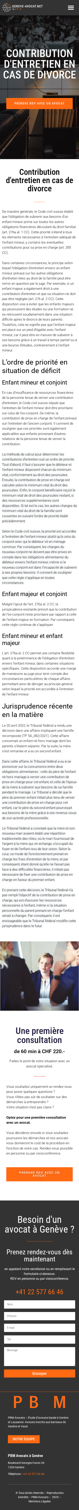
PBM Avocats (39, 1497)
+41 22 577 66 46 (33, 1474)
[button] (71, 8)
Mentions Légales (40, 1501)
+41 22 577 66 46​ (39, 1292)
